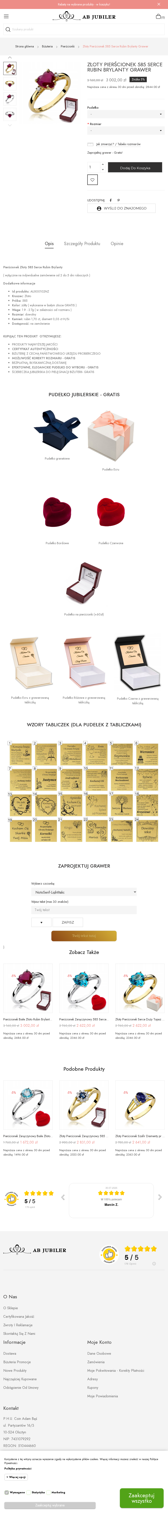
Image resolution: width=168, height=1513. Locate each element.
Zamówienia (96, 1362)
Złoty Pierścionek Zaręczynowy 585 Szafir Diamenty (84, 1136)
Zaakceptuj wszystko (142, 1498)
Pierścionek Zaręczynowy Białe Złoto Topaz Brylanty (28, 1136)
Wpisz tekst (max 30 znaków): (50, 901)
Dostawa (9, 1353)
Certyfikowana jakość (18, 1316)
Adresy (92, 1379)
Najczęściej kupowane (20, 1379)
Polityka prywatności (17, 1469)
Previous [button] (10, 125)
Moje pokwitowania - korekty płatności (115, 1370)
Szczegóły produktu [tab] (82, 244)
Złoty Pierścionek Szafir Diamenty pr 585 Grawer (140, 1136)
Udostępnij (111, 200)
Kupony (92, 1387)
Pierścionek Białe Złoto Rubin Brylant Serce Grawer (28, 1019)
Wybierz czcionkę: (43, 883)
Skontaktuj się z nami (19, 1333)
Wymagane (17, 1492)
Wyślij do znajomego (121, 208)
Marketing (58, 1492)
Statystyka (38, 1492)
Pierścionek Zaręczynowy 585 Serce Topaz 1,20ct (84, 1019)
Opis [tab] (49, 244)
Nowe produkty (14, 1370)
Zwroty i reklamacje (18, 1325)
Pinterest (118, 200)
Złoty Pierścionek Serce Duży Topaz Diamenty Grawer (140, 1019)
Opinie (117, 244)
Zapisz (68, 922)
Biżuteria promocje (17, 1362)
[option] (9, 68)
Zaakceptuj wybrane (50, 1505)
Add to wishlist (92, 179)
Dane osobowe (99, 1353)
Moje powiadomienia (102, 1396)
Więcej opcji (17, 1477)
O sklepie (10, 1308)
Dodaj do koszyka (135, 168)
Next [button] (10, 57)
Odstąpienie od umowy (20, 1387)
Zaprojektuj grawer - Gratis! (105, 152)
